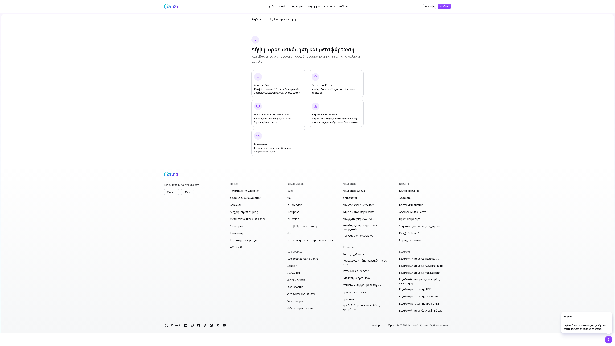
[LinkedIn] (185, 325)
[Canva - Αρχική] (171, 6)
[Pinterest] (211, 325)
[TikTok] (205, 325)
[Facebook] (198, 325)
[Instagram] (192, 325)
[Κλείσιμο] (608, 316)
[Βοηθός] (608, 339)
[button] (271, 6)
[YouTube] (224, 325)
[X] (217, 325)
